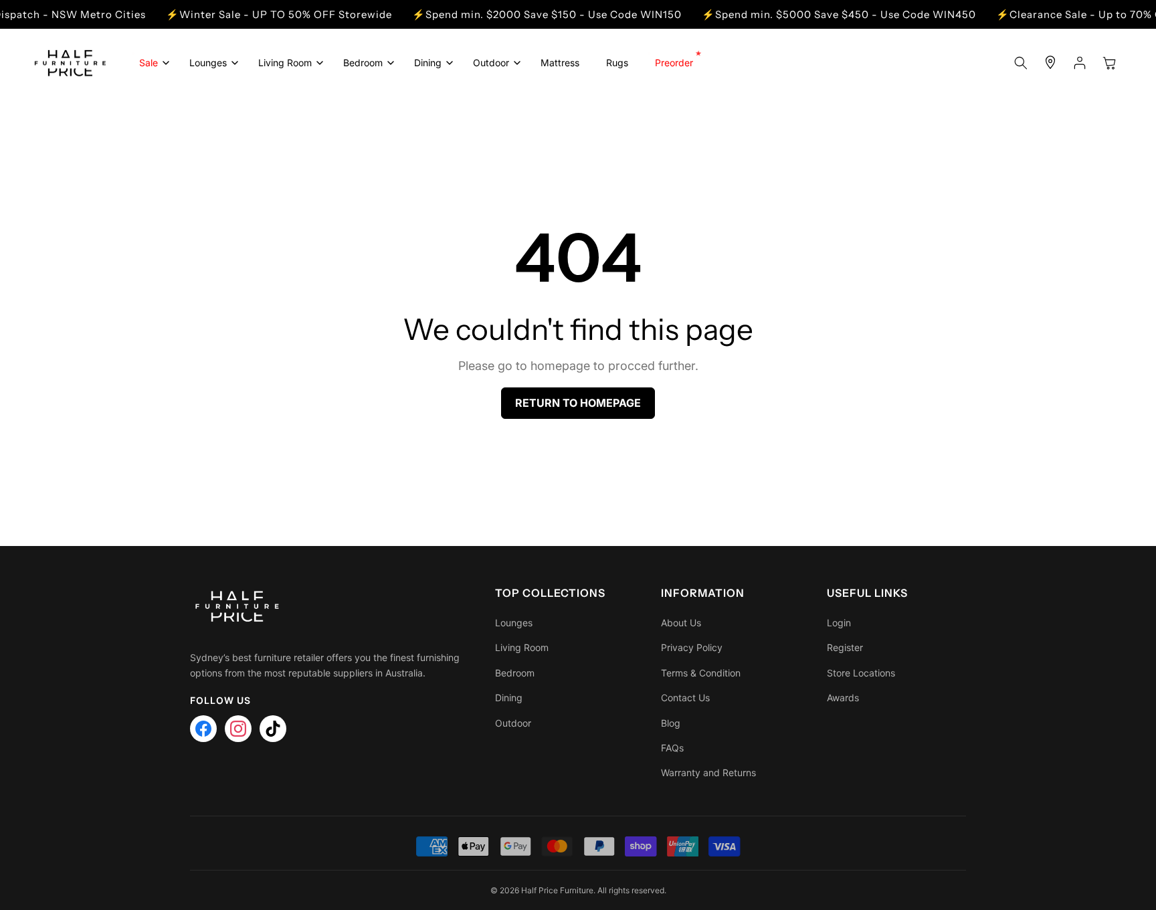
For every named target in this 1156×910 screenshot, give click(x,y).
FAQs (672, 747)
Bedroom (515, 672)
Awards (843, 697)
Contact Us (685, 697)
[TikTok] (273, 728)
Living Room (522, 647)
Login (839, 622)
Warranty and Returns (708, 772)
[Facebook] (203, 728)
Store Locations (861, 672)
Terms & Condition (701, 672)
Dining (508, 697)
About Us (681, 622)
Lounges (514, 622)
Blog (670, 723)
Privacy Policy (691, 647)
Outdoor (513, 723)
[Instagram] (238, 728)
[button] (151, 63)
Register (845, 647)
